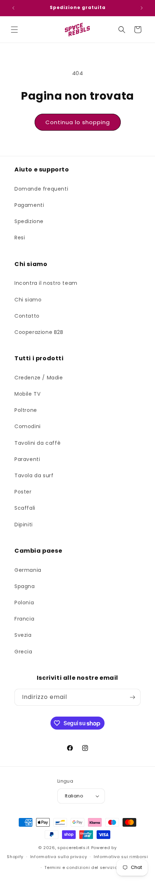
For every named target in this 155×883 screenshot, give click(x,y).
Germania (27, 570)
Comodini (27, 426)
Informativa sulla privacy (58, 857)
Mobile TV (27, 393)
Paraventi (27, 459)
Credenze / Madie (38, 377)
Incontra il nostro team (46, 283)
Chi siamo (27, 299)
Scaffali (24, 508)
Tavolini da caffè (37, 443)
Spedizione (29, 221)
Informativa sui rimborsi (121, 857)
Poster (23, 491)
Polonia (24, 602)
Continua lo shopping (77, 122)
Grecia (23, 651)
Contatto (27, 315)
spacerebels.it (73, 848)
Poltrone (25, 410)
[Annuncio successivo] (142, 8)
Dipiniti (23, 524)
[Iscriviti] (132, 697)
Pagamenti (29, 205)
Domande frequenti (41, 188)
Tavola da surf (33, 475)
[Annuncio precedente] (13, 8)
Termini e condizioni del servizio (80, 867)
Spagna (24, 586)
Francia (24, 618)
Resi (19, 237)
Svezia (23, 635)
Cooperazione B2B (38, 332)
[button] (14, 30)
